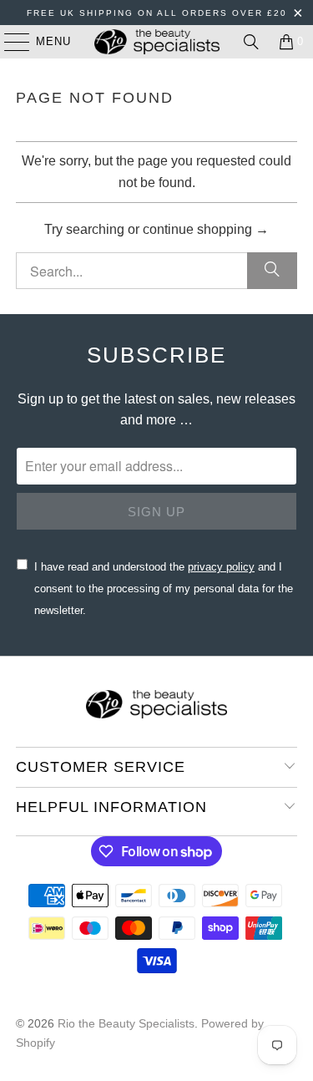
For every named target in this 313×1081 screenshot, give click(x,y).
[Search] (251, 41)
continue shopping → (206, 229)
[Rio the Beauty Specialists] (156, 41)
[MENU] (9, 41)
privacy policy (221, 567)
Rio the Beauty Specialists (126, 1023)
